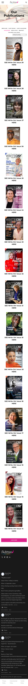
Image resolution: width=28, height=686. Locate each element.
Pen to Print (8, 573)
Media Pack (14, 30)
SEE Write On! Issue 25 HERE (14, 179)
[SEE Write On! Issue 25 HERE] (14, 164)
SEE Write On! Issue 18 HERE (14, 402)
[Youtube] (9, 557)
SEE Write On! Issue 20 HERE (14, 370)
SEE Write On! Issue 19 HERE (14, 339)
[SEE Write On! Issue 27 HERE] (14, 106)
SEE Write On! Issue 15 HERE (14, 498)
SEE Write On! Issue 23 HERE (14, 243)
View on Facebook (4, 610)
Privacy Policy (4, 682)
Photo (5, 607)
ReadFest (21, 30)
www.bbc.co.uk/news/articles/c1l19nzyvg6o (12, 628)
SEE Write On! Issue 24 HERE (14, 211)
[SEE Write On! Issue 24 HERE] (14, 196)
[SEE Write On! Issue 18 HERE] (14, 387)
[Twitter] (2, 557)
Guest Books (12, 28)
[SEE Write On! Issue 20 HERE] (14, 356)
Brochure (4, 28)
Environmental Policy (13, 682)
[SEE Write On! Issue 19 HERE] (14, 324)
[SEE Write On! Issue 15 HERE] (14, 483)
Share (10, 610)
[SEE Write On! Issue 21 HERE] (14, 292)
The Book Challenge (14, 32)
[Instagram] (7, 557)
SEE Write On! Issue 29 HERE (13, 64)
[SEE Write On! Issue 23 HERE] (14, 228)
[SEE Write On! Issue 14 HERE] (14, 515)
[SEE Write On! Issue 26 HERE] (14, 136)
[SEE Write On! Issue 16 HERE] (14, 451)
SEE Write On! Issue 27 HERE (14, 121)
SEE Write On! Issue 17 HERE (14, 434)
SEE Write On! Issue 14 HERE (14, 530)
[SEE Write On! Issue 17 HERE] (14, 419)
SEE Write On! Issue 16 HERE (14, 466)
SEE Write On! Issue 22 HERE (14, 275)
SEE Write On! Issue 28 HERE (13, 90)
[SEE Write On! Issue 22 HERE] (14, 260)
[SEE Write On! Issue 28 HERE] (14, 78)
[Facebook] (4, 557)
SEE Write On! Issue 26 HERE (13, 147)
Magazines (7, 30)
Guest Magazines (21, 28)
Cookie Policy (22, 682)
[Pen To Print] (14, 2)
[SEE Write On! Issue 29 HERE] (14, 49)
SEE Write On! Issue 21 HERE (14, 307)
